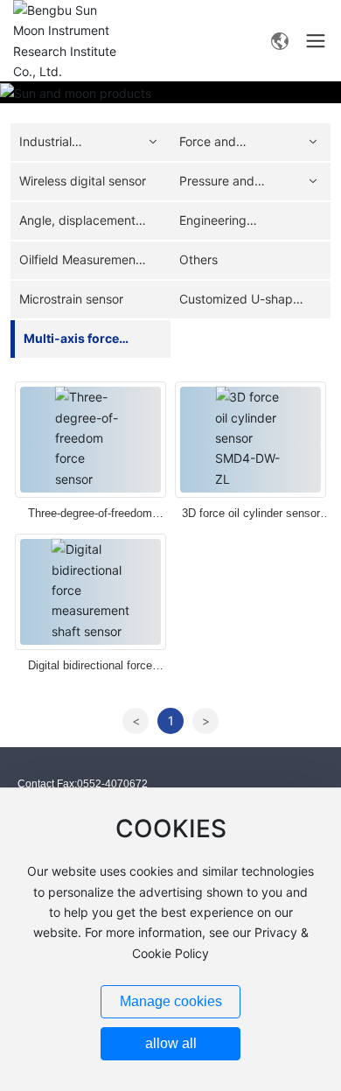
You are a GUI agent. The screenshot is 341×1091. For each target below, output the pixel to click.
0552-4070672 (112, 784)
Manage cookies (171, 1001)
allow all (171, 1043)
